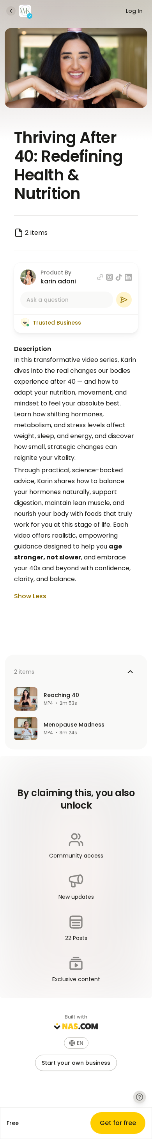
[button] (76, 1043)
